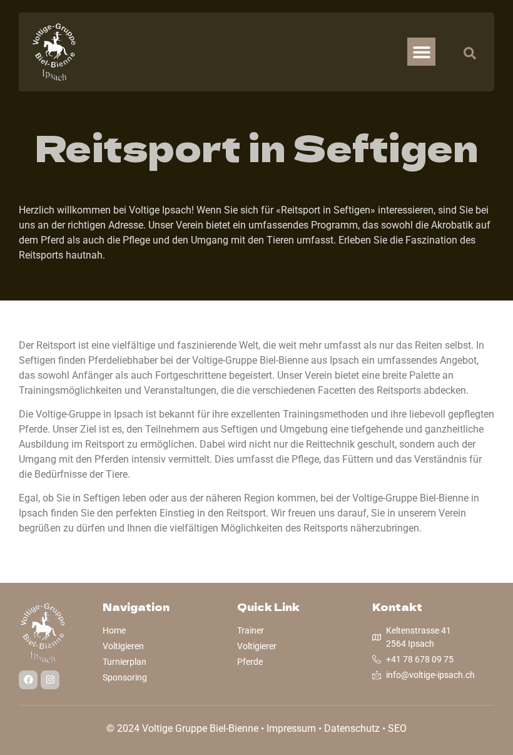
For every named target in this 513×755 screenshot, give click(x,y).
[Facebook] (28, 679)
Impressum (291, 728)
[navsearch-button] (463, 51)
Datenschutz (352, 728)
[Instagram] (50, 679)
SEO (397, 728)
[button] (421, 52)
